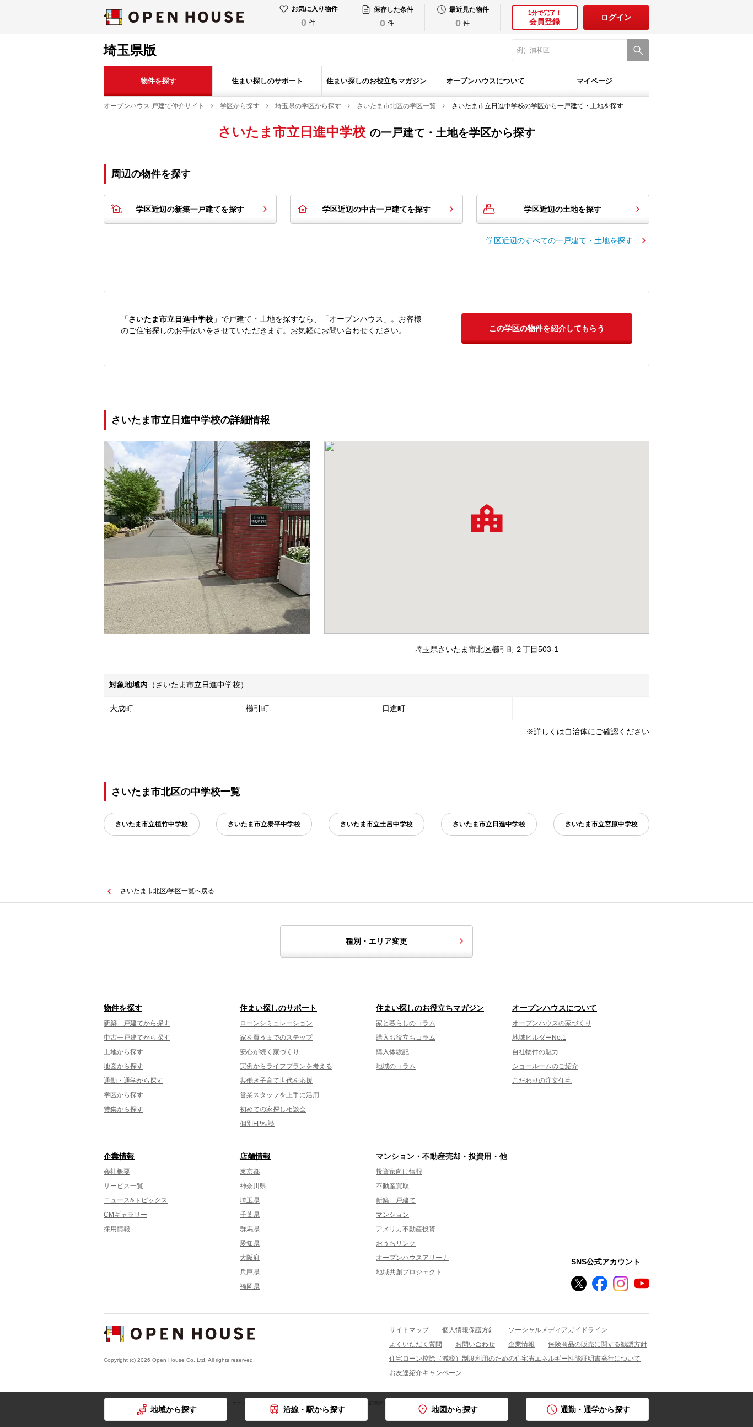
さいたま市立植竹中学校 (151, 824)
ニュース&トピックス (136, 1200)
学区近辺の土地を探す (562, 209)
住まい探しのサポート (267, 81)
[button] (486, 518)
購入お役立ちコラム (405, 1037)
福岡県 (250, 1286)
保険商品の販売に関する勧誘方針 (597, 1344)
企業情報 (119, 1156)
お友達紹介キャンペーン (425, 1373)
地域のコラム (396, 1066)
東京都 (250, 1171)
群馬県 (250, 1229)
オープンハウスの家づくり (551, 1023)
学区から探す (123, 1095)
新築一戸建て (396, 1200)
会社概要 (117, 1171)
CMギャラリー (125, 1214)
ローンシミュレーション (276, 1023)
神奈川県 (253, 1186)
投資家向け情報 (399, 1171)
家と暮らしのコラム (405, 1023)
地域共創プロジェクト (409, 1272)
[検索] (638, 50)
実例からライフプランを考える (286, 1066)
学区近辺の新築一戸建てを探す (190, 209)
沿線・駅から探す (314, 1409)
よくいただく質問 (415, 1344)
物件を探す (158, 81)
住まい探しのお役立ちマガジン (376, 81)
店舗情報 (255, 1156)
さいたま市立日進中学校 (489, 824)
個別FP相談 (257, 1123)
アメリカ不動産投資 (405, 1229)
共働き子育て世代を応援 (276, 1080)
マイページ (594, 81)
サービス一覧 (123, 1186)
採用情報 (117, 1229)
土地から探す (123, 1052)
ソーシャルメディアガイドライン (557, 1330)
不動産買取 (392, 1186)
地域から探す (173, 1409)
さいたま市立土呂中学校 (376, 824)
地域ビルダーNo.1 (539, 1037)
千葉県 (250, 1214)
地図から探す (123, 1066)
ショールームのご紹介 (545, 1066)
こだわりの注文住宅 (542, 1080)
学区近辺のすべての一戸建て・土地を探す (559, 240)
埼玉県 (250, 1200)
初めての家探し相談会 (273, 1109)
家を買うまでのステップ (276, 1037)
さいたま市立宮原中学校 (601, 824)
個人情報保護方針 (468, 1330)
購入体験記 (392, 1052)
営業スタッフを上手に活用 (279, 1095)
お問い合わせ (475, 1344)
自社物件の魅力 (535, 1052)
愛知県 (250, 1243)
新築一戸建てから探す (137, 1023)
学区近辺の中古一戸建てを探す (376, 209)
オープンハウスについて (485, 81)
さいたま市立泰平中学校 (264, 824)
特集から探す (123, 1109)
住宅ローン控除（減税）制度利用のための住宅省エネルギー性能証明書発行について (515, 1358)
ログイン (616, 17)
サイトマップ (409, 1330)
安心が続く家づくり (269, 1052)
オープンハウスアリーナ (412, 1258)
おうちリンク (396, 1243)
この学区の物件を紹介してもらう (547, 328)
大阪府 (250, 1258)
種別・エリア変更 (376, 941)
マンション (392, 1214)
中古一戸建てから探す (137, 1037)
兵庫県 (250, 1272)
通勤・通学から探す (133, 1080)
